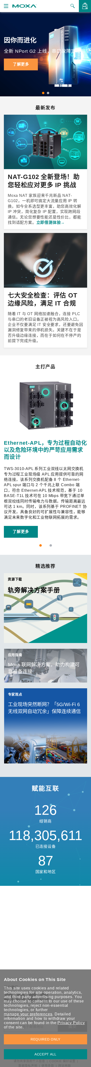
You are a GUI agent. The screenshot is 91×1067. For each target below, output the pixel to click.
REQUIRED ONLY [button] (45, 1039)
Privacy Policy (71, 1023)
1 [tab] (43, 93)
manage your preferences (28, 1014)
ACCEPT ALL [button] (45, 1054)
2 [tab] (48, 93)
